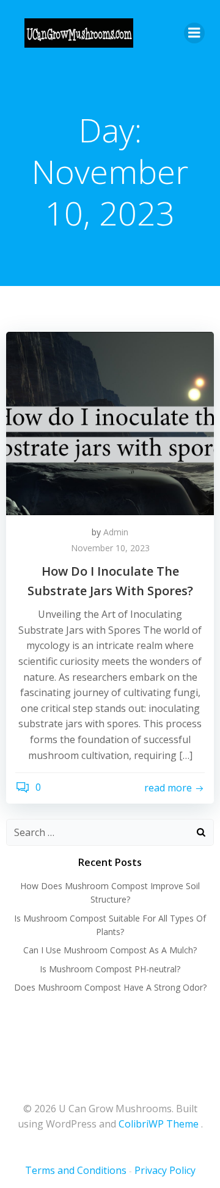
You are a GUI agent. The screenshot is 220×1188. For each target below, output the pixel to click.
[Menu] (194, 33)
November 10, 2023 (110, 548)
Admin (115, 532)
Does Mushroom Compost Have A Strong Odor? (110, 987)
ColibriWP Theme (159, 1124)
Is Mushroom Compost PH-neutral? (110, 969)
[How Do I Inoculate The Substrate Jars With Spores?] (110, 422)
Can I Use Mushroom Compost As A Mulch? (110, 950)
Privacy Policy (165, 1170)
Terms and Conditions (76, 1170)
